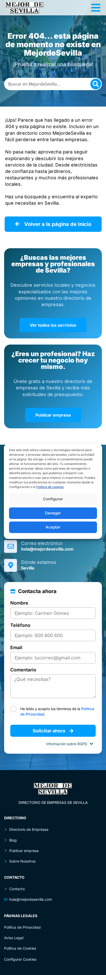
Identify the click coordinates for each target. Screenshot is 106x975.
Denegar (53, 513)
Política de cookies (50, 487)
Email (16, 647)
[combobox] (53, 84)
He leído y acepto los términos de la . (57, 711)
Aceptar (53, 527)
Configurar (53, 498)
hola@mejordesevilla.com (47, 549)
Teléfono (20, 625)
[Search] (95, 84)
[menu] (96, 8)
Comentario (23, 670)
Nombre (19, 603)
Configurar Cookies (20, 959)
